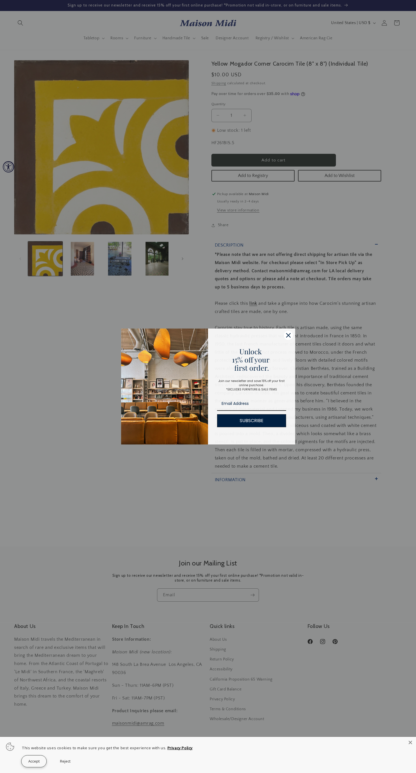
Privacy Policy (180, 747)
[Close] (288, 335)
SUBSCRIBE (251, 420)
